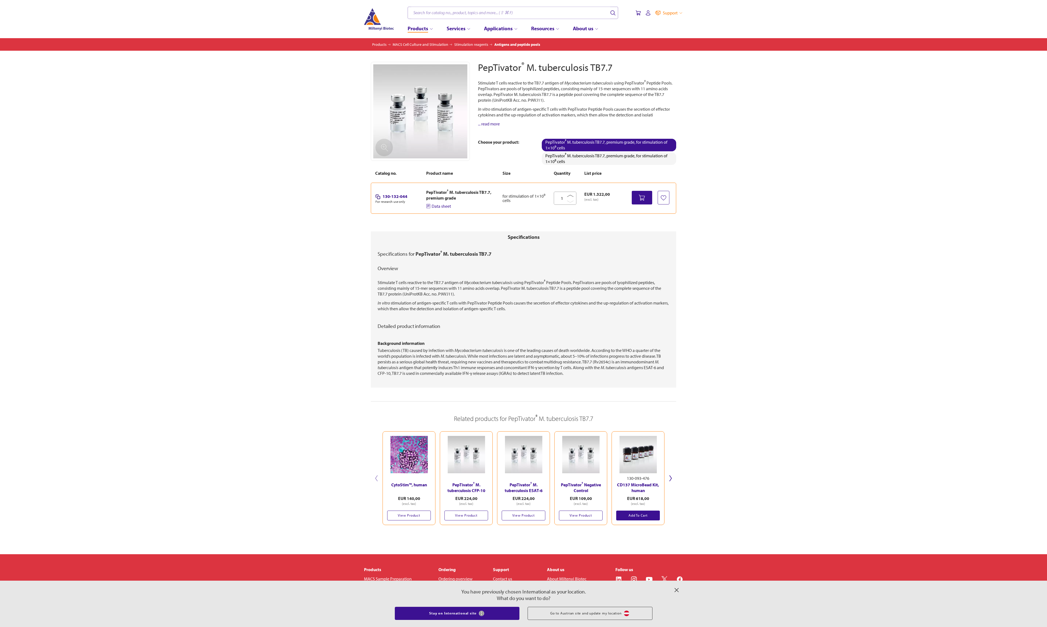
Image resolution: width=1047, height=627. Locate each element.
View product (409, 515)
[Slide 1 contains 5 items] (521, 527)
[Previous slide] (376, 478)
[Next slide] (670, 478)
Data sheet (441, 206)
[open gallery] (420, 111)
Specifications (524, 237)
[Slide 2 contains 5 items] (526, 527)
